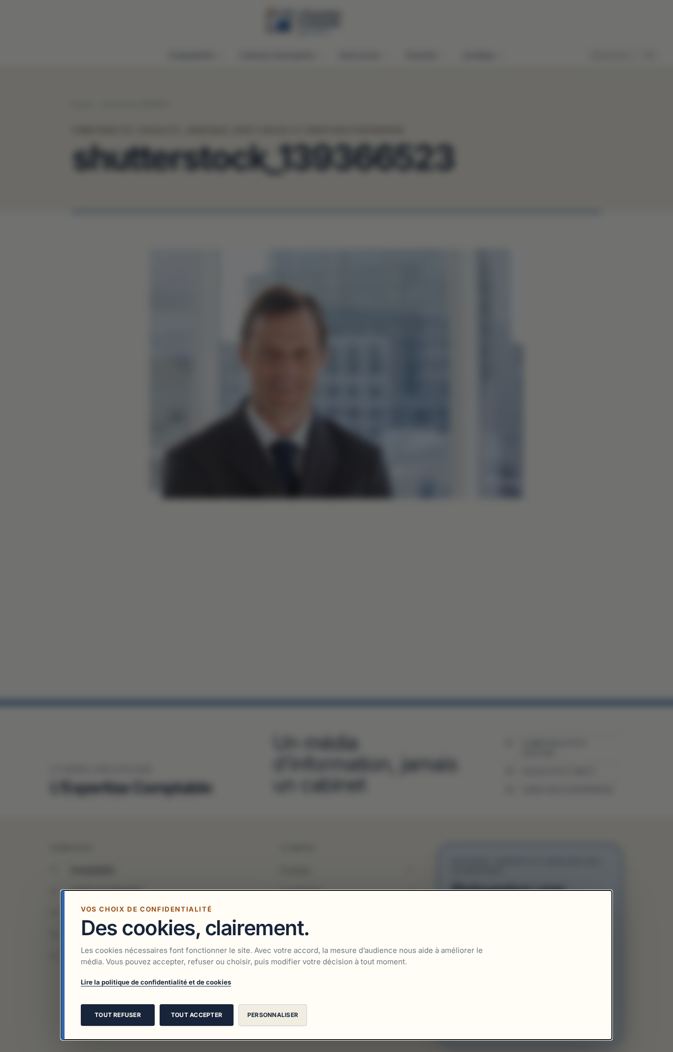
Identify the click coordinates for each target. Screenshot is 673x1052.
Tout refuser (118, 1014)
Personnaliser (272, 1014)
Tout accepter (196, 1014)
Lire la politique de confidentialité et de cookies (156, 982)
